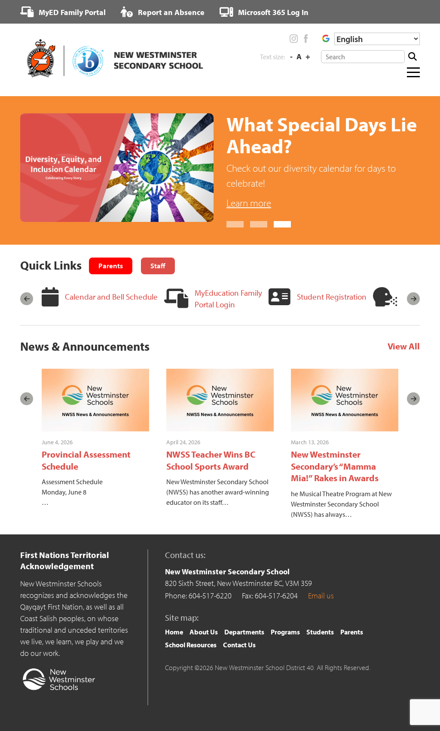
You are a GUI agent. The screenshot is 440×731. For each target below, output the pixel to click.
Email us (321, 596)
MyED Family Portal (71, 12)
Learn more (248, 203)
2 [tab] (258, 224)
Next (413, 298)
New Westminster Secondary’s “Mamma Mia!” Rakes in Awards (335, 466)
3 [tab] (282, 224)
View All (404, 346)
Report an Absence (170, 12)
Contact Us (239, 644)
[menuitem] (63, 12)
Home (174, 632)
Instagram (294, 38)
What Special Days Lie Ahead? (321, 134)
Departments (244, 632)
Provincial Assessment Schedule (86, 460)
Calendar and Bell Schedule (111, 296)
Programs (285, 632)
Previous (26, 298)
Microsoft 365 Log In (272, 12)
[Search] (412, 56)
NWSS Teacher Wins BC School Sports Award (211, 460)
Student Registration (332, 296)
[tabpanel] (220, 170)
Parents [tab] (110, 265)
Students (320, 632)
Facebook (305, 38)
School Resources (191, 644)
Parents (351, 632)
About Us (203, 632)
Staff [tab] (157, 265)
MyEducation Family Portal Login (228, 298)
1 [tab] (235, 224)
